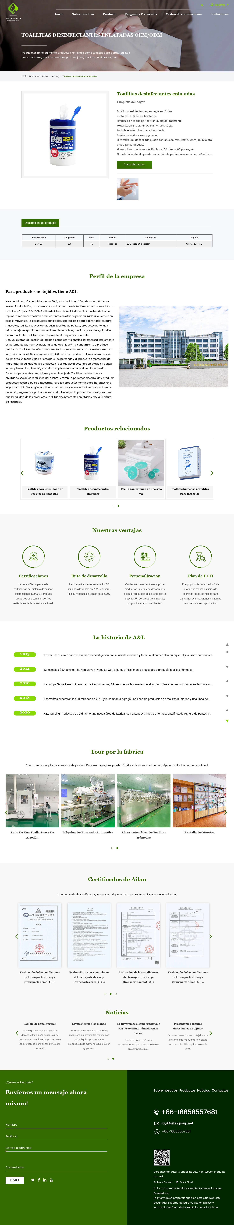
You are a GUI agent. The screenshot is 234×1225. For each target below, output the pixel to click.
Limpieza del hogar (51, 76)
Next (212, 473)
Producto (109, 14)
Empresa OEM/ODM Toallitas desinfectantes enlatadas (48, 311)
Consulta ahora (134, 164)
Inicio (59, 14)
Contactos (220, 1090)
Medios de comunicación (184, 14)
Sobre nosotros (83, 14)
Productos (187, 1090)
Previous (22, 473)
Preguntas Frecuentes (141, 14)
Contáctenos (219, 14)
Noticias (203, 1090)
